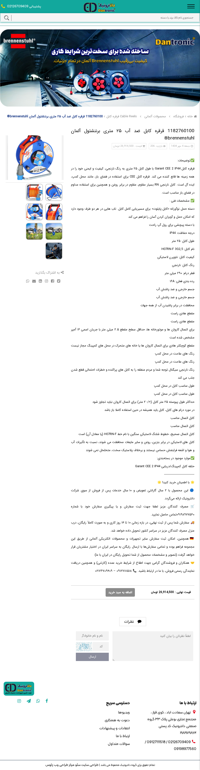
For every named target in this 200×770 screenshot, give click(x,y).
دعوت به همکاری (117, 720)
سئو (77, 765)
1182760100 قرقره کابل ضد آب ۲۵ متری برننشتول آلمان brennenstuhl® (55, 116)
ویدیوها (124, 712)
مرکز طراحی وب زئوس (59, 765)
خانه (190, 116)
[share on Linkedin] (40, 280)
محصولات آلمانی (155, 116)
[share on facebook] (52, 280)
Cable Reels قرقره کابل (121, 116)
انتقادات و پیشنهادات (114, 728)
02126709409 (17, 6)
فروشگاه (178, 116)
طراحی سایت (89, 765)
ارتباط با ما (123, 736)
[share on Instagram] (46, 280)
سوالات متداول (119, 744)
